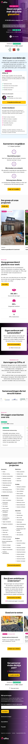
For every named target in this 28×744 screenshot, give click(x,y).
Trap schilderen (20, 491)
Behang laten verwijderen (5, 511)
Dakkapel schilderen (21, 486)
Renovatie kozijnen (21, 549)
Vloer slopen (5, 498)
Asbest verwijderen (7, 500)
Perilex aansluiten (20, 471)
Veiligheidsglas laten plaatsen (21, 529)
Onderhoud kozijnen (21, 552)
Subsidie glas (20, 515)
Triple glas (19, 532)
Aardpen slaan (20, 473)
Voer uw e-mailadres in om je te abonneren (11, 704)
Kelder (4, 471)
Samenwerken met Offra (14, 597)
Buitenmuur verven (21, 502)
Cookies (13, 733)
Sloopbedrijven (5, 495)
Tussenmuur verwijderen (5, 515)
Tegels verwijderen (7, 521)
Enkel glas (19, 513)
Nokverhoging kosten (7, 489)
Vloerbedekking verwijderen (5, 518)
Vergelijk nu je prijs (14, 675)
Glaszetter (18, 510)
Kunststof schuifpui (21, 543)
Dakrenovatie (5, 534)
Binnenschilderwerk (21, 495)
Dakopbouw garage (7, 480)
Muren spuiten (20, 493)
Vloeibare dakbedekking (5, 552)
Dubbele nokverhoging (7, 491)
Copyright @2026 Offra (21, 733)
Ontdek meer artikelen (14, 648)
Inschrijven (5, 711)
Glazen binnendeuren (21, 524)
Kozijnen (17, 538)
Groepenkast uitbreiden (22, 476)
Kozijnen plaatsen (20, 554)
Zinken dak (5, 532)
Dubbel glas (19, 522)
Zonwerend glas (20, 519)
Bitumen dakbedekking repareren (7, 542)
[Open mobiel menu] (26, 2)
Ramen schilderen (20, 489)
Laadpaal (19, 478)
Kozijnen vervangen (21, 561)
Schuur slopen (6, 508)
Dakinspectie (5, 530)
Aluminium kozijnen (21, 558)
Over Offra (5, 284)
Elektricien (18, 469)
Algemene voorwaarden (6, 733)
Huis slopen (5, 506)
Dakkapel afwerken (7, 478)
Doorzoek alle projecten (14, 565)
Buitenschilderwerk (21, 504)
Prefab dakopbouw (7, 485)
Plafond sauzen (20, 500)
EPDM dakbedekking (7, 536)
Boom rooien (19, 540)
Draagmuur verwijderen (8, 524)
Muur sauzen (19, 498)
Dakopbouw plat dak (7, 482)
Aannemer (4, 469)
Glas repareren (20, 534)
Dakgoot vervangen (7, 539)
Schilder (17, 484)
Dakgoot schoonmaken (7, 549)
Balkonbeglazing (20, 526)
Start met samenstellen (14, 344)
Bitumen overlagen (7, 545)
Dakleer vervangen (7, 547)
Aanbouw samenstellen (8, 476)
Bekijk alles (5, 206)
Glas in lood (19, 517)
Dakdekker (4, 527)
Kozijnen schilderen (21, 507)
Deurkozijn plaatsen (21, 547)
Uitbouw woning (6, 473)
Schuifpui (19, 545)
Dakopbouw (5, 487)
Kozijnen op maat (20, 556)
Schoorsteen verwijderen (5, 503)
